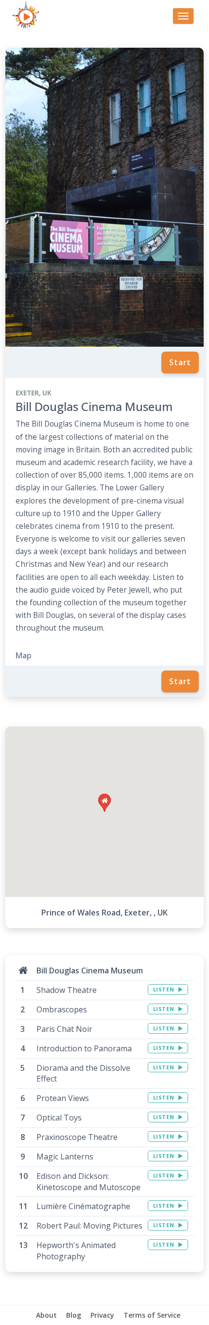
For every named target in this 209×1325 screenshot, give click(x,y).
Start (180, 362)
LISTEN (164, 989)
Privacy (102, 1315)
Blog (73, 1315)
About (46, 1315)
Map (24, 655)
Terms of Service (151, 1315)
